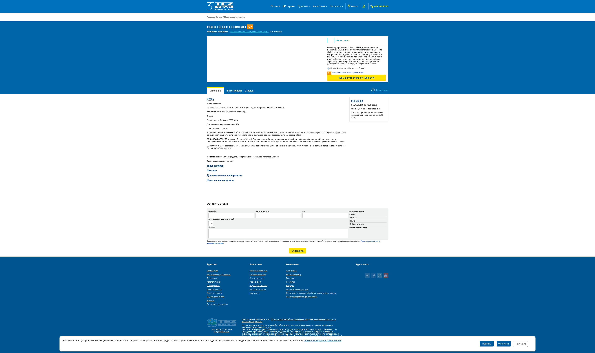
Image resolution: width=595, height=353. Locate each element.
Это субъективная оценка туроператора (348, 73)
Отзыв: (211, 227)
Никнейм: (212, 211)
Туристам (303, 6)
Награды (290, 285)
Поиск (276, 6)
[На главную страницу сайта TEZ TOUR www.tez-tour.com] (220, 6)
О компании (291, 270)
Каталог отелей (213, 282)
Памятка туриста (214, 293)
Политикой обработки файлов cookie (322, 340)
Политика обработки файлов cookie (301, 296)
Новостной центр (293, 274)
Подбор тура (212, 270)
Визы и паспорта (214, 289)
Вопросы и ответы (258, 289)
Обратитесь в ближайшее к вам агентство (289, 319)
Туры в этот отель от (356, 77)
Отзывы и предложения (217, 304)
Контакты (290, 282)
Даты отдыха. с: (262, 211)
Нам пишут (254, 293)
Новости (210, 300)
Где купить (335, 6)
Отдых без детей (338, 68)
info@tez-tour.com (221, 332)
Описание (215, 90)
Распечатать (382, 90)
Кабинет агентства (258, 274)
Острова (352, 68)
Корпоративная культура (297, 289)
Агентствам (319, 6)
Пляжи (362, 68)
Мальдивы (229, 17)
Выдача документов (215, 296)
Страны (291, 6)
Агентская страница (258, 270)
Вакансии (290, 278)
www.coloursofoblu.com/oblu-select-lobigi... (249, 32)
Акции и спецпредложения (218, 274)
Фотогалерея (234, 90)
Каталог (219, 17)
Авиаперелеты (213, 285)
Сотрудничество (257, 278)
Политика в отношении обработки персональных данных (311, 293)
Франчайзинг (255, 282)
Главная (210, 17)
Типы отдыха (212, 278)
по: (303, 211)
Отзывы (249, 90)
